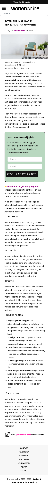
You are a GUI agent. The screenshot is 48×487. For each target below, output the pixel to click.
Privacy (24, 467)
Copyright (24, 456)
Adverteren (24, 452)
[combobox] (24, 13)
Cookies (24, 471)
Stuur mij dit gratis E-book (21, 174)
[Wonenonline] (24, 8)
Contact (24, 448)
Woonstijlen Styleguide (22, 2)
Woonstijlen (19, 30)
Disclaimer (24, 459)
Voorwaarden (24, 463)
